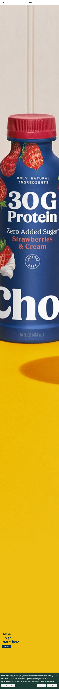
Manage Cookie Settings (8, 685)
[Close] (56, 675)
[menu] (3, 2)
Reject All (52, 685)
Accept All (41, 685)
